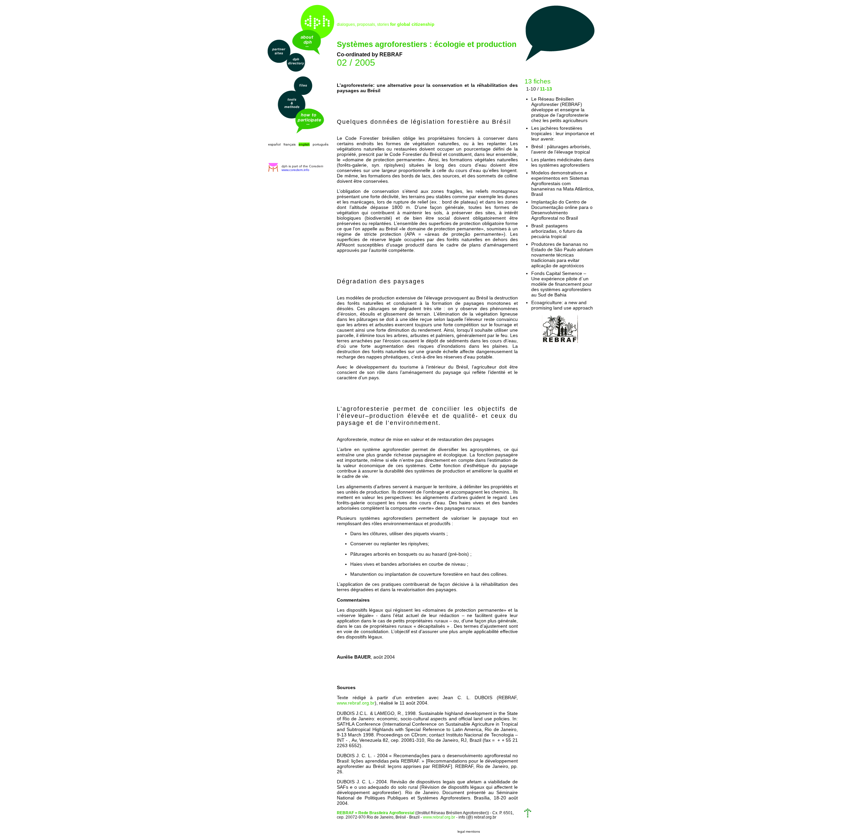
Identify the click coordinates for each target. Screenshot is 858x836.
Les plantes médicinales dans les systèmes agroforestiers (562, 162)
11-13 (546, 89)
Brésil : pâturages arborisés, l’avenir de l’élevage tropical (561, 149)
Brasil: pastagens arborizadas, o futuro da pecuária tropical (556, 231)
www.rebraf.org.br (356, 703)
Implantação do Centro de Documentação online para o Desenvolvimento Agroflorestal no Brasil (562, 210)
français (290, 144)
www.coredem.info (295, 170)
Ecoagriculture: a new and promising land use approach (562, 305)
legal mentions (468, 831)
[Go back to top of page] (527, 816)
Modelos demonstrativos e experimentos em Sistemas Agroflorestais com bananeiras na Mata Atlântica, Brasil (562, 183)
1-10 (531, 89)
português (320, 144)
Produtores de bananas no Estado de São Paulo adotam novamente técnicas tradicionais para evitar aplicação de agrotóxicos (562, 254)
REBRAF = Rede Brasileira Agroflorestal (375, 813)
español (274, 144)
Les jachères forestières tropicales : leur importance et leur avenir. (562, 133)
